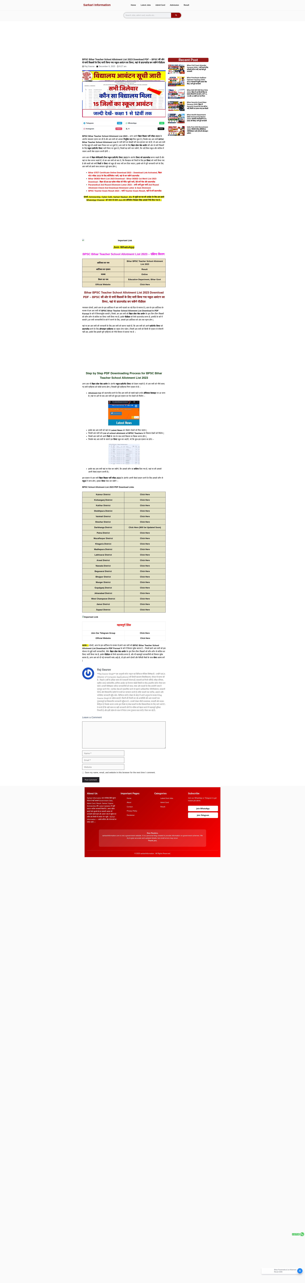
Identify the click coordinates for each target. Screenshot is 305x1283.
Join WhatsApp (203, 808)
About (129, 802)
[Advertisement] (152, 38)
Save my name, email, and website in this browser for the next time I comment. (120, 772)
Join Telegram (203, 815)
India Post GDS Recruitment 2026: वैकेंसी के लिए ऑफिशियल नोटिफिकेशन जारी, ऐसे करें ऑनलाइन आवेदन (197, 130)
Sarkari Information (97, 5)
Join (119, 123)
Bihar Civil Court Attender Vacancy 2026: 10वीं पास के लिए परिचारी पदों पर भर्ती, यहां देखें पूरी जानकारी (197, 68)
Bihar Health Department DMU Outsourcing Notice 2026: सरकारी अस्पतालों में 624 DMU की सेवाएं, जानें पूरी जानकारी (197, 118)
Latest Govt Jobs (166, 798)
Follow (119, 128)
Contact (130, 807)
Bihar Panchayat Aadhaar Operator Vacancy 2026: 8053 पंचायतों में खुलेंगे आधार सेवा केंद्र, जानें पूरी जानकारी (197, 81)
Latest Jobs (146, 5)
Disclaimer (131, 815)
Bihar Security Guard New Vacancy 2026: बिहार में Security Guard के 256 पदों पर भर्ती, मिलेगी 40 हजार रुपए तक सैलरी (197, 105)
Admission (174, 5)
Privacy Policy (132, 811)
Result (186, 5)
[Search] (176, 15)
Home (133, 5)
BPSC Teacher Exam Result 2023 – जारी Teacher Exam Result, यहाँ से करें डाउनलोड (125, 191)
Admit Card (160, 5)
